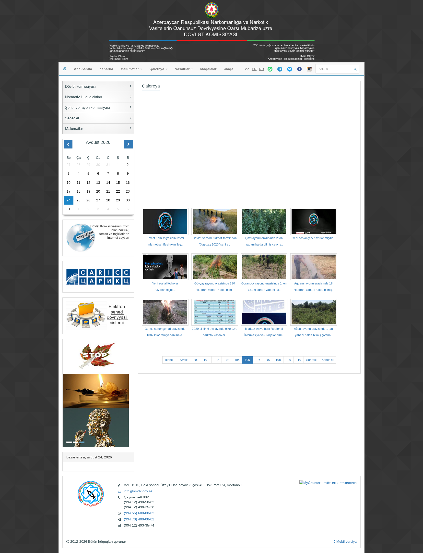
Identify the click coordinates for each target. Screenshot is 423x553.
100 (196, 360)
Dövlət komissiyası (80, 86)
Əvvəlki (183, 360)
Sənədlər (72, 118)
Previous (64, 392)
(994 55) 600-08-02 (139, 513)
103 (226, 360)
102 (216, 360)
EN (254, 69)
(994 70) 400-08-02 (139, 519)
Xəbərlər (106, 69)
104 (237, 360)
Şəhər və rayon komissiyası (87, 107)
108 (278, 360)
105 (247, 360)
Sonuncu (328, 360)
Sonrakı (311, 360)
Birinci (169, 360)
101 (206, 360)
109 (288, 360)
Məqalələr (208, 69)
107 (267, 360)
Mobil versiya (346, 541)
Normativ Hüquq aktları (83, 97)
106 (257, 360)
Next (132, 392)
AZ (247, 69)
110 (298, 360)
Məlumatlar (130, 69)
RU (261, 69)
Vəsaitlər (182, 69)
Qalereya (157, 69)
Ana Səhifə (83, 69)
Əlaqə (228, 69)
